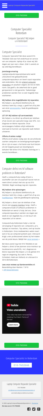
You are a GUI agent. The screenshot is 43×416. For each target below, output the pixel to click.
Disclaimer (35, 403)
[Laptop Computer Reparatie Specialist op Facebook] (29, 409)
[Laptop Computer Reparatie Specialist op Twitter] (34, 409)
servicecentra (15, 108)
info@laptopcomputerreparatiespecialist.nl (21, 390)
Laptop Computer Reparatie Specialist (21, 5)
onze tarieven (32, 239)
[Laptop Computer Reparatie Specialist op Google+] (39, 409)
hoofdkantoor (7, 198)
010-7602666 (21, 15)
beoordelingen (11, 270)
